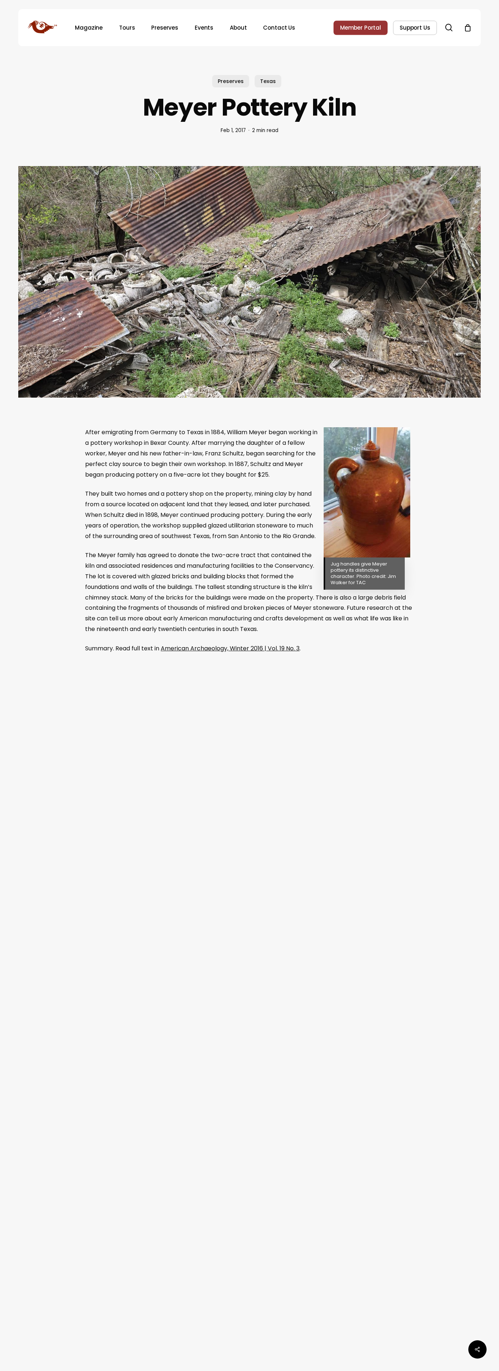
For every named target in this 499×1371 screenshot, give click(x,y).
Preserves (231, 81)
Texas (268, 81)
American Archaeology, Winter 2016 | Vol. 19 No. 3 (230, 648)
